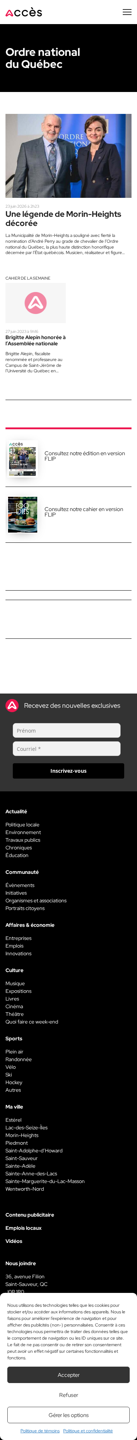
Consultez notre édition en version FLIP (85, 456)
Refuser (68, 1395)
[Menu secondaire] (127, 12)
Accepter (69, 1375)
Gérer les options (69, 1415)
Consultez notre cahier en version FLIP (84, 512)
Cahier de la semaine (27, 278)
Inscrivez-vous (68, 770)
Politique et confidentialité (88, 1431)
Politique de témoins (40, 1431)
